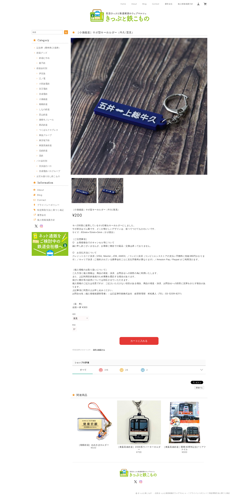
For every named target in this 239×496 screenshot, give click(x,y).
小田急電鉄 (44, 83)
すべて (83, 370)
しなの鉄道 (44, 109)
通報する (199, 388)
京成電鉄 (43, 94)
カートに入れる (138, 340)
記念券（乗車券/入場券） (49, 47)
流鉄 (41, 155)
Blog (144, 4)
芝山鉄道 (43, 114)
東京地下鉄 (44, 140)
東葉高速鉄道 (45, 145)
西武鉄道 (43, 125)
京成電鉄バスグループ (49, 171)
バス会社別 (42, 160)
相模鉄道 (43, 104)
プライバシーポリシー (48, 205)
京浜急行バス (45, 166)
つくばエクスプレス (48, 130)
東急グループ (45, 135)
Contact (155, 4)
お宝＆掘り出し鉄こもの (48, 176)
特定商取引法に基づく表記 (50, 210)
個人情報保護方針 (185, 4)
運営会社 (169, 4)
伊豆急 (42, 73)
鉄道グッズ (42, 52)
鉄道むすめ (44, 58)
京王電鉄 (43, 88)
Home (123, 4)
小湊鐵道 (43, 99)
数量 (74, 325)
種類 (74, 314)
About (134, 4)
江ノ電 (42, 78)
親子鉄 (42, 63)
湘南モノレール (46, 119)
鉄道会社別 (42, 68)
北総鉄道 (43, 150)
